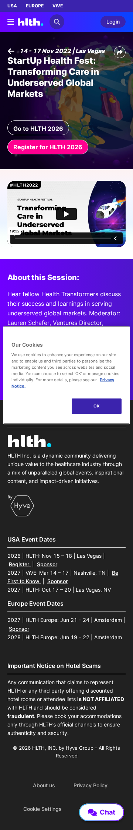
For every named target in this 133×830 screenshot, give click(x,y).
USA (12, 5)
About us (44, 785)
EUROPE (35, 5)
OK (96, 406)
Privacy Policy (91, 785)
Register (20, 564)
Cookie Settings (42, 809)
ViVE (57, 5)
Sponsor (47, 564)
